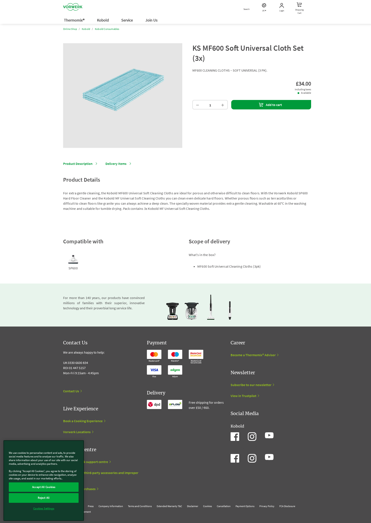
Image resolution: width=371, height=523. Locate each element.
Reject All (44, 498)
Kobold (103, 20)
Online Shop (70, 29)
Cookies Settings (43, 508)
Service (127, 20)
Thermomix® (74, 20)
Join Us (151, 20)
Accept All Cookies (43, 487)
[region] (43, 480)
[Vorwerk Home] (72, 7)
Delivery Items (115, 163)
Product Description (78, 163)
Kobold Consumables (107, 29)
